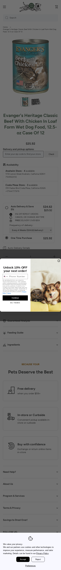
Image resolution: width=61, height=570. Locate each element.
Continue (15, 298)
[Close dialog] (59, 260)
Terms (9, 293)
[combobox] (5, 276)
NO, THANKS (15, 302)
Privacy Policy (42, 553)
